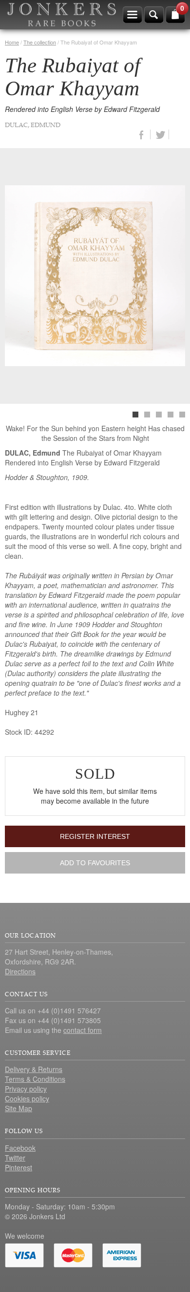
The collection (39, 42)
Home (12, 42)
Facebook (20, 1148)
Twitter (15, 1157)
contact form (82, 1030)
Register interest (95, 836)
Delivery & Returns (33, 1069)
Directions (20, 971)
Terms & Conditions (35, 1079)
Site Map (18, 1108)
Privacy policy (26, 1089)
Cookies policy (27, 1098)
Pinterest (18, 1167)
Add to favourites (95, 863)
